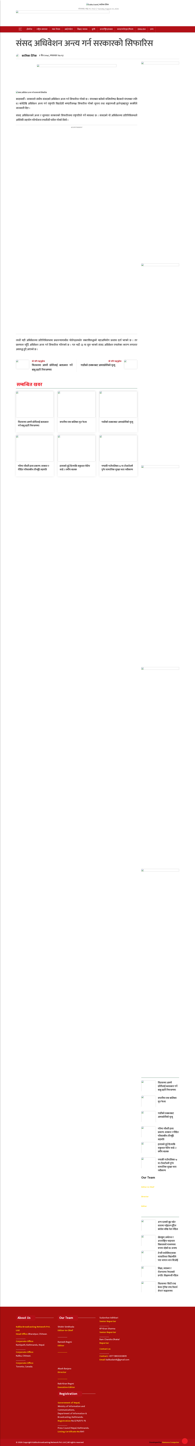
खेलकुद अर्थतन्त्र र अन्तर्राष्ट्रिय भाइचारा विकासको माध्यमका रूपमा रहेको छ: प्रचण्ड (167, 1242)
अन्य (151, 29)
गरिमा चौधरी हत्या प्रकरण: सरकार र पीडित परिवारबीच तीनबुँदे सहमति (33, 468)
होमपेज (29, 29)
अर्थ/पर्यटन (69, 29)
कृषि (93, 29)
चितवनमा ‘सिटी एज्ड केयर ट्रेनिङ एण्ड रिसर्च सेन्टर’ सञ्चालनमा (167, 1287)
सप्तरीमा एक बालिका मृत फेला (73, 422)
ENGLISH (142, 29)
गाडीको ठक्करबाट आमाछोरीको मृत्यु (117, 422)
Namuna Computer (170, 1442)
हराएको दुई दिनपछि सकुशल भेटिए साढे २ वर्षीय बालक (75, 468)
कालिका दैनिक (29, 56)
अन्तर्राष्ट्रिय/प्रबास (106, 29)
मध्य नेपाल (56, 29)
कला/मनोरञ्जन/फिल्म (125, 29)
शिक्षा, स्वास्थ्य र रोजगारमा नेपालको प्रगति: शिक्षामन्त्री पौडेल (168, 1272)
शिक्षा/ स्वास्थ (82, 29)
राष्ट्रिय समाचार (42, 29)
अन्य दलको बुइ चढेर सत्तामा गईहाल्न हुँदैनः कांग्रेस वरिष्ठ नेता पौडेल (168, 1225)
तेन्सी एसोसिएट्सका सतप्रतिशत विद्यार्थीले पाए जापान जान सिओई (168, 1256)
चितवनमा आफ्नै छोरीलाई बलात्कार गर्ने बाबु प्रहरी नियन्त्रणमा (33, 424)
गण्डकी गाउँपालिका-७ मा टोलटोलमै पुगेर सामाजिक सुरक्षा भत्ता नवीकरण (117, 468)
